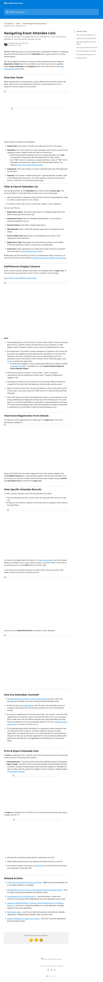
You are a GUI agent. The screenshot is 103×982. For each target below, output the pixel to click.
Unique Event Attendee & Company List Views (24, 882)
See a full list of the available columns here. (20, 278)
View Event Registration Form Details (86, 43)
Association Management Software (51, 966)
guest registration (46, 560)
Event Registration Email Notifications (21, 896)
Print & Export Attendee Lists (86, 54)
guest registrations (26, 705)
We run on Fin (52, 976)
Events (18, 24)
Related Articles (81, 58)
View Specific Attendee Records (86, 48)
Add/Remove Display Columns (86, 38)
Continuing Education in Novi (31, 251)
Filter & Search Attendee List (85, 35)
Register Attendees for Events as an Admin (23, 918)
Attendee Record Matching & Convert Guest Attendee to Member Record (35, 890)
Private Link (38, 866)
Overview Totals (81, 31)
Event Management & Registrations (35, 24)
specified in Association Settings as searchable (48, 258)
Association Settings (18, 366)
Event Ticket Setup (14, 912)
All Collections (8, 24)
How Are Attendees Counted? (86, 51)
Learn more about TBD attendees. (30, 165)
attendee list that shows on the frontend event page (30, 699)
